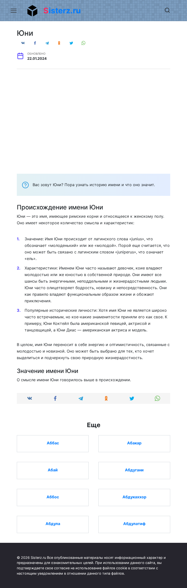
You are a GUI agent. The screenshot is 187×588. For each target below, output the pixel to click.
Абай (53, 469)
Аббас (53, 443)
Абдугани (134, 469)
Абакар (134, 443)
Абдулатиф (134, 523)
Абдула (53, 523)
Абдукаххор (134, 496)
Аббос (53, 496)
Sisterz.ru (62, 10)
